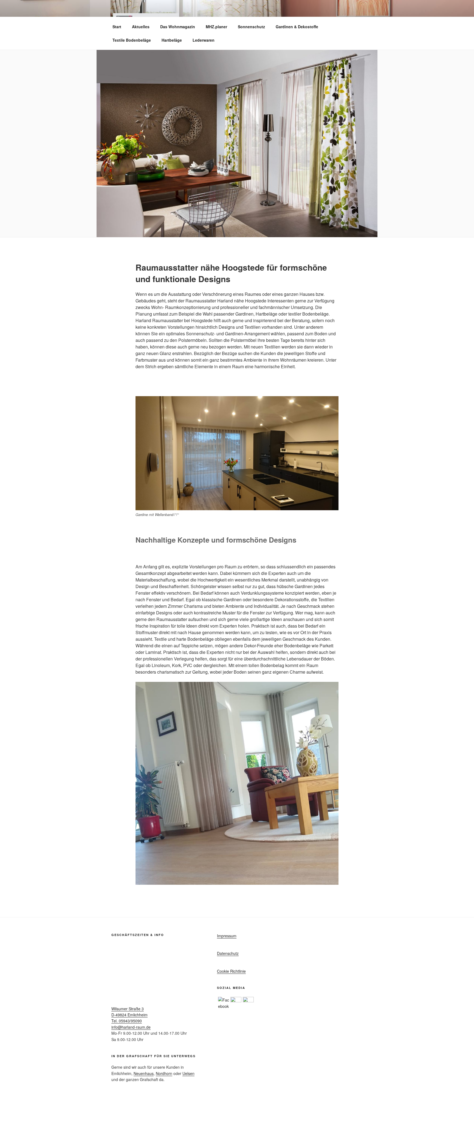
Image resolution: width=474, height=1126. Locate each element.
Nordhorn (164, 1073)
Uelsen (188, 1073)
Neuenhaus (144, 1073)
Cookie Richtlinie (231, 971)
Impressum (226, 935)
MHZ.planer (216, 26)
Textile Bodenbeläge (131, 40)
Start (116, 26)
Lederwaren (204, 40)
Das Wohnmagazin (177, 26)
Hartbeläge (172, 40)
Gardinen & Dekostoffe (297, 26)
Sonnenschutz (251, 26)
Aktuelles (140, 26)
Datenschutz (228, 953)
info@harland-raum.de (131, 1027)
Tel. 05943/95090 (126, 1020)
